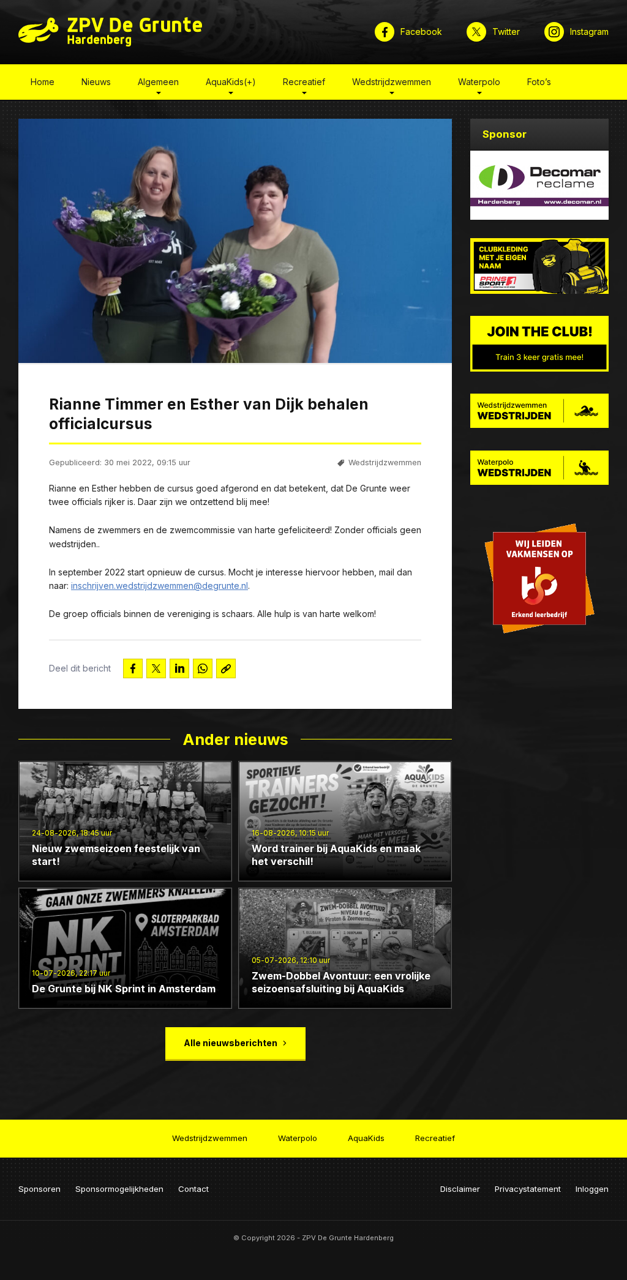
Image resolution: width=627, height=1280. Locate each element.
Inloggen (592, 1189)
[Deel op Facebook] (133, 668)
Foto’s (539, 82)
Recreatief (304, 82)
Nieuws (96, 82)
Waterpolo (479, 82)
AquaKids (366, 1138)
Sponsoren (39, 1189)
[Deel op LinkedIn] (179, 668)
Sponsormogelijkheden (119, 1189)
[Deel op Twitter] (156, 668)
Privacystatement (528, 1189)
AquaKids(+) (231, 82)
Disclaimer (460, 1189)
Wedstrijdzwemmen (391, 82)
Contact (193, 1189)
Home (42, 82)
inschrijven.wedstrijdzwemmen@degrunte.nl (159, 585)
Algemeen (158, 82)
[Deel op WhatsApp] (202, 668)
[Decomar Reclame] (539, 185)
